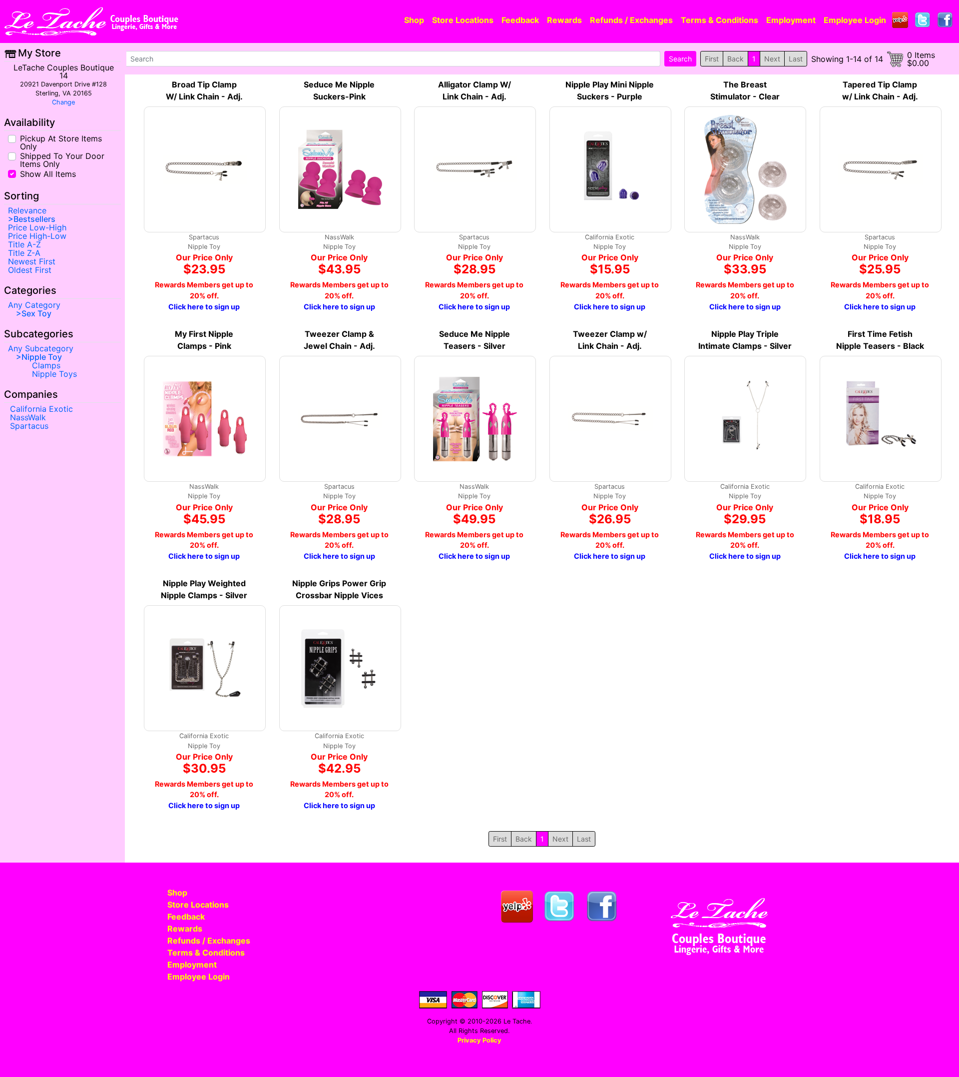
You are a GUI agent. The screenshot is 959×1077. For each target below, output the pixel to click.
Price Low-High (37, 227)
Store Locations (462, 20)
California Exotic (41, 409)
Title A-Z (24, 244)
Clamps (46, 365)
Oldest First (29, 270)
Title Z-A (24, 253)
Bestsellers (34, 219)
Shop (414, 20)
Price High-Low (37, 236)
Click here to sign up (204, 306)
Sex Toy (36, 313)
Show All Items (48, 173)
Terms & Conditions (719, 20)
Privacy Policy (479, 1040)
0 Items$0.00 (921, 59)
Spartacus (29, 426)
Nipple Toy (41, 357)
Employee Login (855, 20)
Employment (791, 20)
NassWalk (28, 417)
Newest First (31, 261)
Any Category (34, 305)
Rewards (564, 20)
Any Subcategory (40, 348)
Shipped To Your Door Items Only (62, 159)
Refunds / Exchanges (631, 20)
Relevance (27, 210)
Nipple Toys (54, 374)
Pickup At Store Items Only (61, 141)
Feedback (520, 20)
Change (63, 102)
